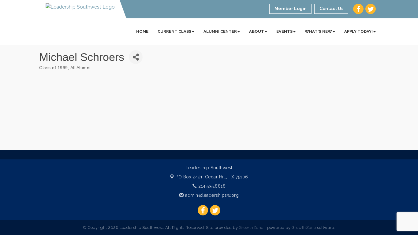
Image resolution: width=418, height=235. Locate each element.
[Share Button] (136, 57)
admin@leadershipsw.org (211, 195)
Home (142, 31)
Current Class (174, 31)
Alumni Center (220, 31)
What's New (318, 31)
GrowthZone (251, 227)
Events (284, 31)
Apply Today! (358, 31)
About (256, 31)
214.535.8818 (211, 186)
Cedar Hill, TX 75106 (212, 176)
